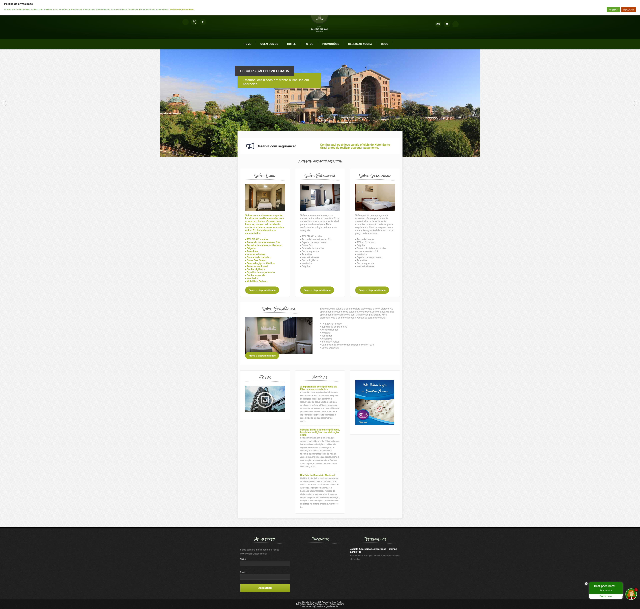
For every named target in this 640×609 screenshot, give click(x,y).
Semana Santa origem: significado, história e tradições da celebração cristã (320, 432)
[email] (447, 24)
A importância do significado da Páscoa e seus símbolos (318, 387)
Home (247, 44)
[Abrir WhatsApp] (8, 601)
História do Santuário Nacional (317, 475)
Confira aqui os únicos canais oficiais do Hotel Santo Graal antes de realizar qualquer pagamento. (355, 146)
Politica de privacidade (182, 9)
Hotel (291, 44)
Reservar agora (360, 44)
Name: (243, 558)
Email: (243, 572)
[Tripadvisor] (438, 24)
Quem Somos (269, 44)
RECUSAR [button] (628, 9)
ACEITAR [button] (613, 9)
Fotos (309, 44)
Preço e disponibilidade (262, 290)
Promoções (330, 44)
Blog (384, 44)
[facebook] (203, 22)
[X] (194, 22)
